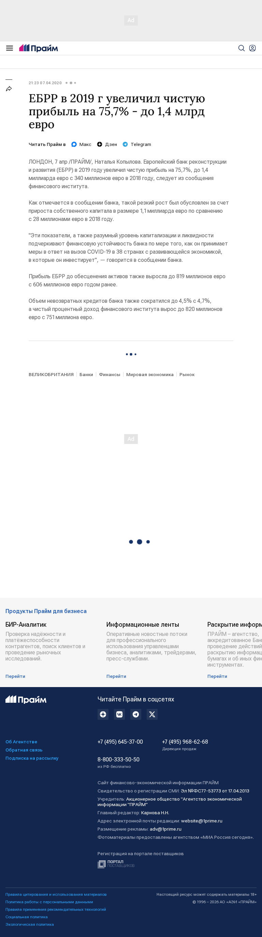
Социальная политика (26, 916)
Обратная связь (24, 750)
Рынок (186, 374)
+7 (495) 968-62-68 (185, 745)
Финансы (109, 374)
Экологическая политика (29, 924)
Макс (85, 144)
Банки (86, 374)
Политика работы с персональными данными (49, 901)
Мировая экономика (150, 374)
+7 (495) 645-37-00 (120, 742)
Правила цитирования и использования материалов (56, 894)
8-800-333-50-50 (119, 763)
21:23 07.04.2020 (45, 82)
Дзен (111, 144)
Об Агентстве (21, 741)
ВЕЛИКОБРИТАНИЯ (51, 374)
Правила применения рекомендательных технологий (55, 909)
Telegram (141, 144)
